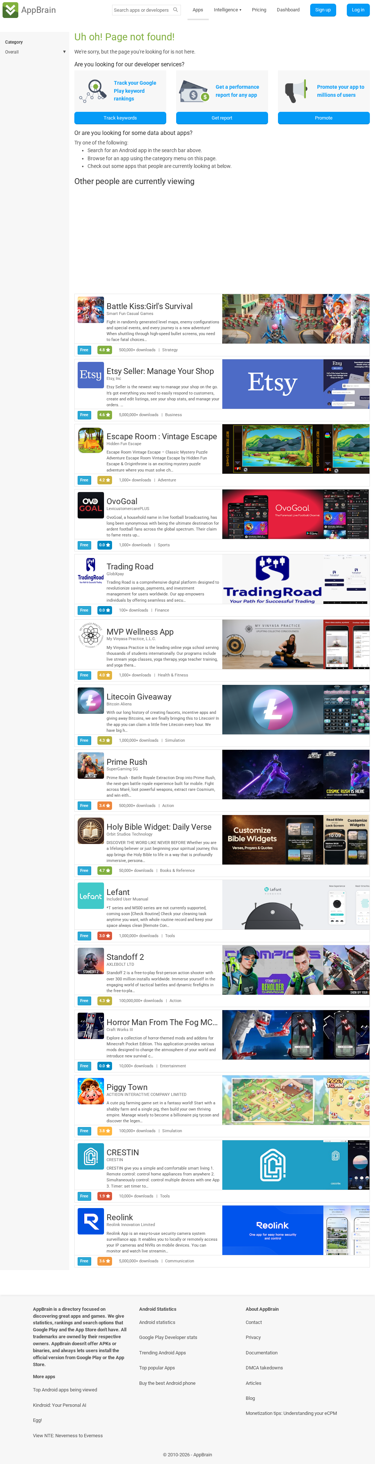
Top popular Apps (157, 1368)
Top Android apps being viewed (65, 1390)
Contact (254, 1322)
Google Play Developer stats (168, 1337)
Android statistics (157, 1322)
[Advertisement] (222, 239)
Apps (198, 9)
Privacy (253, 1337)
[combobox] (141, 10)
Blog (250, 1398)
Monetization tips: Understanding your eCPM (291, 1413)
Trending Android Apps (162, 1352)
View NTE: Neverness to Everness (68, 1435)
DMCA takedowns (264, 1368)
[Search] (175, 10)
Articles (253, 1383)
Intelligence (228, 9)
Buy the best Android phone (167, 1383)
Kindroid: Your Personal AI (59, 1405)
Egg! (37, 1420)
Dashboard (288, 9)
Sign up (323, 9)
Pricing (259, 9)
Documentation (262, 1352)
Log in (358, 9)
